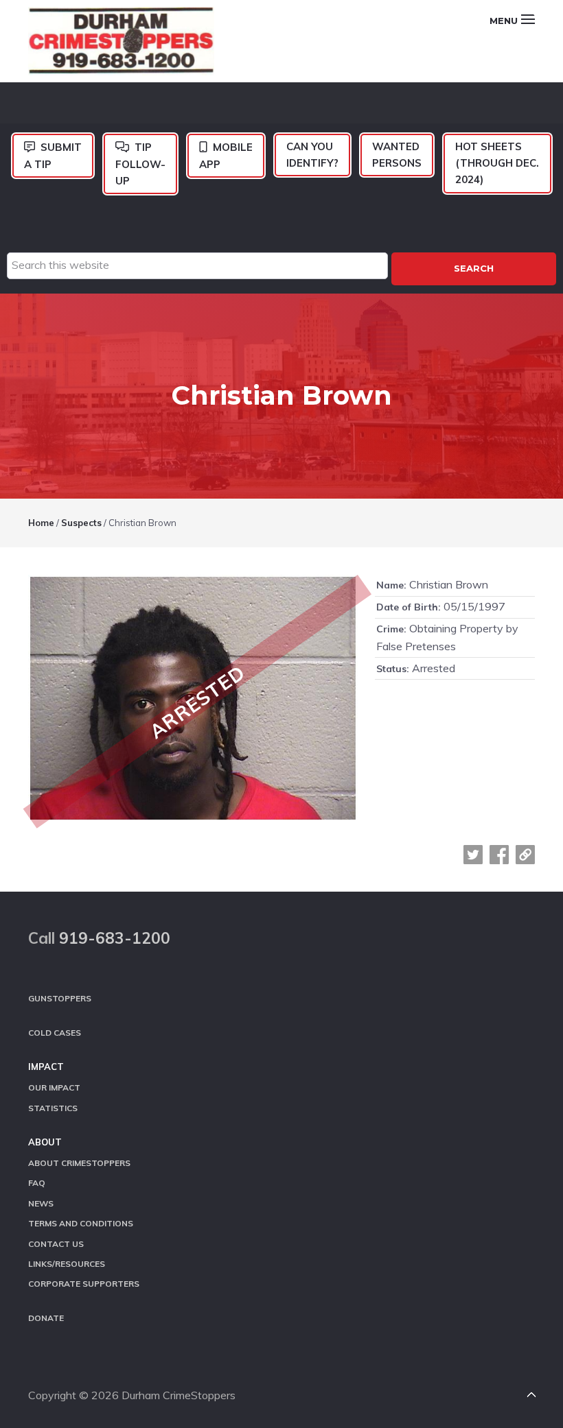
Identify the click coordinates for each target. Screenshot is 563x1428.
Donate (46, 1318)
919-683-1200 (114, 938)
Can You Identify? (312, 154)
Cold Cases (54, 1032)
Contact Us (56, 1244)
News (41, 1203)
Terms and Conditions (80, 1223)
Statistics (53, 1108)
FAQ (36, 1183)
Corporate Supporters (83, 1283)
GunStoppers (59, 998)
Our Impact (54, 1087)
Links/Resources (66, 1264)
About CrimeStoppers (79, 1163)
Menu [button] (504, 20)
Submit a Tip (53, 156)
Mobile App (226, 156)
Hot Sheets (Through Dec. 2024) (497, 163)
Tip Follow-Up (140, 164)
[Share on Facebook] (499, 854)
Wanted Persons (397, 154)
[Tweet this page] (473, 854)
